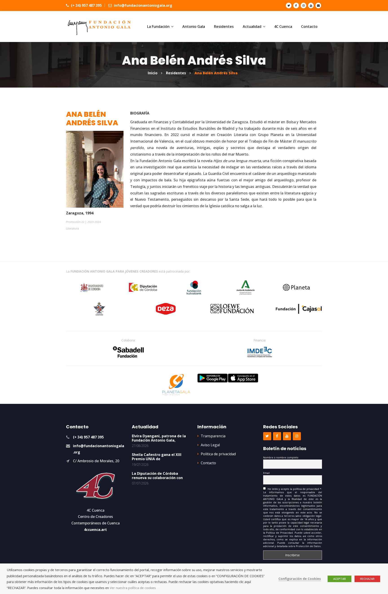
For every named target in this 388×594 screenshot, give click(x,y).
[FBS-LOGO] (128, 352)
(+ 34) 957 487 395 (86, 5)
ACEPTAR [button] (339, 579)
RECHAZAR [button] (367, 579)
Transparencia (213, 435)
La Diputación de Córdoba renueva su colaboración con (157, 475)
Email (266, 473)
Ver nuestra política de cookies (133, 587)
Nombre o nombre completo (280, 457)
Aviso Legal (210, 444)
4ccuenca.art (95, 529)
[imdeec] (259, 352)
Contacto (208, 462)
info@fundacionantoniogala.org (142, 5)
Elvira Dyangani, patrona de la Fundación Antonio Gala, (159, 438)
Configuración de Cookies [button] (299, 578)
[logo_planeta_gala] (176, 385)
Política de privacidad (218, 453)
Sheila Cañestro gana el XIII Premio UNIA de (156, 456)
